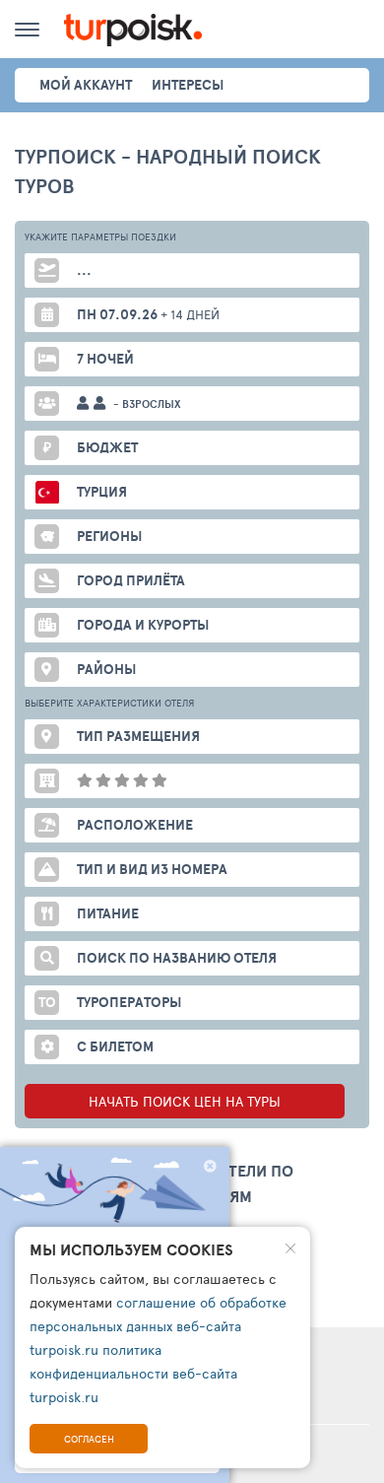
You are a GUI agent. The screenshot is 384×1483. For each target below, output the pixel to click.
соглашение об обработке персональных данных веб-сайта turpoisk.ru (158, 1326)
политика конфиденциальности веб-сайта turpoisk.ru (133, 1373)
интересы (188, 85)
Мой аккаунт (85, 85)
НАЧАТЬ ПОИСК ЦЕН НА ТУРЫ (185, 1101)
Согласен (89, 1439)
